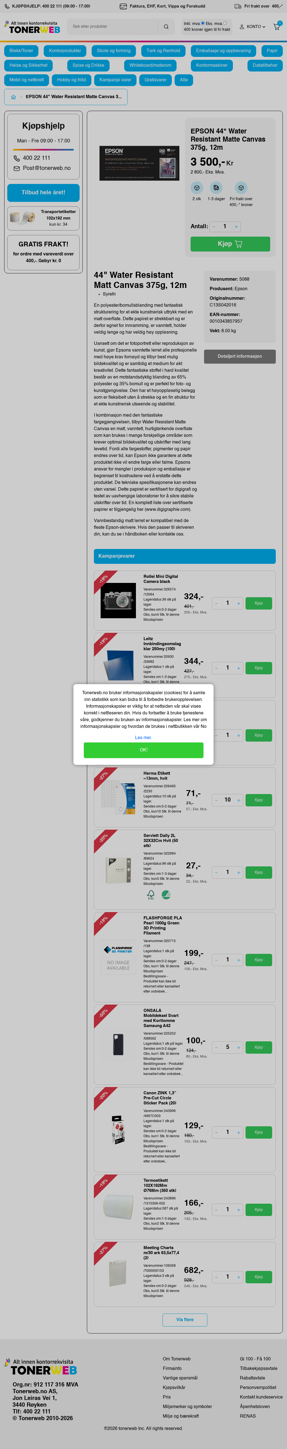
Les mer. (143, 738)
